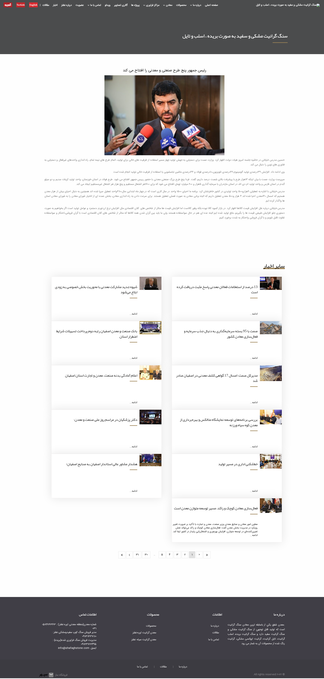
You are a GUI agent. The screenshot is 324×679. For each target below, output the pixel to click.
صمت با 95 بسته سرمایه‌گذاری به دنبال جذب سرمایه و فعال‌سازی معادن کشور (221, 334)
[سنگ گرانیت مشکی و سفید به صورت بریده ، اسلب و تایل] (288, 5)
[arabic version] (8, 4)
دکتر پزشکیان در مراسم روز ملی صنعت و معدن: (105, 419)
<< (207, 554)
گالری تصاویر (121, 5)
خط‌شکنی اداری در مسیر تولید (238, 464)
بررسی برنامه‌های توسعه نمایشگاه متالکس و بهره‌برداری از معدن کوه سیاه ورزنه (219, 422)
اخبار (55, 5)
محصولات (181, 5)
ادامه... (254, 314)
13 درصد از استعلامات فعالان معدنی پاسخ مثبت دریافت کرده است (217, 289)
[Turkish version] (20, 4)
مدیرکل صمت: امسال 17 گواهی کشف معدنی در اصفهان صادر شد (217, 378)
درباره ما (197, 5)
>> (121, 554)
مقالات (45, 5)
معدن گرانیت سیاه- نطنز (143, 639)
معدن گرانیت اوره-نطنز (144, 632)
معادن (169, 5)
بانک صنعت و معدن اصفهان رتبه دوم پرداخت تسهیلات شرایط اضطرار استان (96, 334)
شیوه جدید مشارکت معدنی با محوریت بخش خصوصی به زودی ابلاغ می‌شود (96, 289)
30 (146, 554)
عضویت (80, 5)
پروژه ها (135, 5)
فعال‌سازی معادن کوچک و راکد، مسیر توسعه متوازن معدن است (216, 508)
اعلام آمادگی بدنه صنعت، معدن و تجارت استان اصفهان (101, 375)
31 (137, 554)
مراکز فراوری (152, 5)
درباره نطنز (66, 5)
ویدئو (107, 5)
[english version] (33, 4)
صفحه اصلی (211, 5)
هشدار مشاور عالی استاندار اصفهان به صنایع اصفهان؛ (101, 464)
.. (154, 554)
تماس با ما (95, 5)
